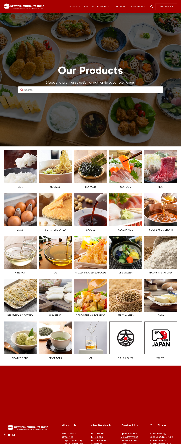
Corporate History (72, 440)
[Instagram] (5, 435)
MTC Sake (97, 437)
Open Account (138, 6)
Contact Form (128, 440)
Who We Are (69, 433)
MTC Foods (97, 433)
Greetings (67, 437)
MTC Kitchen (98, 440)
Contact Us (119, 6)
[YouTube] (9, 435)
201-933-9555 (158, 440)
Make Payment (166, 6)
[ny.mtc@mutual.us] (13, 435)
